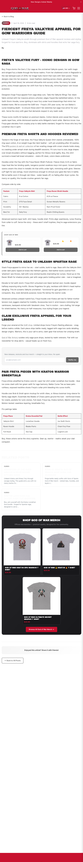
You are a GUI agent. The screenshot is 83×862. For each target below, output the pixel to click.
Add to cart (22, 250)
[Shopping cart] (74, 8)
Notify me (72, 360)
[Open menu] (78, 8)
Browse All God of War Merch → (41, 629)
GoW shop (28, 325)
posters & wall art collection (22, 146)
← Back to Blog (8, 16)
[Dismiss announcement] (81, 2)
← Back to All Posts (13, 660)
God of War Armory (10, 337)
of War (28, 69)
